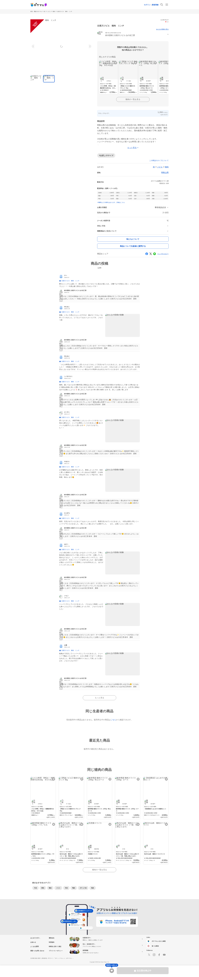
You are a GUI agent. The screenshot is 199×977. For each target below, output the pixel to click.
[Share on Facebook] (146, 253)
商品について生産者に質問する (133, 246)
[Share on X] (150, 254)
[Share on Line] (154, 253)
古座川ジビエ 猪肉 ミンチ (64, 11)
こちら (113, 720)
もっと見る (99, 698)
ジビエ (49, 11)
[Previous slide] (33, 46)
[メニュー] (167, 4)
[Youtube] (164, 954)
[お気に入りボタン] (115, 62)
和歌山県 (165, 172)
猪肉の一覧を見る (133, 99)
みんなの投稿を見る (162, 29)
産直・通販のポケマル (36, 11)
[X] (149, 954)
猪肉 (54, 11)
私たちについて (132, 239)
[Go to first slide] (89, 46)
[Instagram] (154, 954)
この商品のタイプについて (159, 160)
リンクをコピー (163, 254)
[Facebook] (159, 954)
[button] (133, 34)
